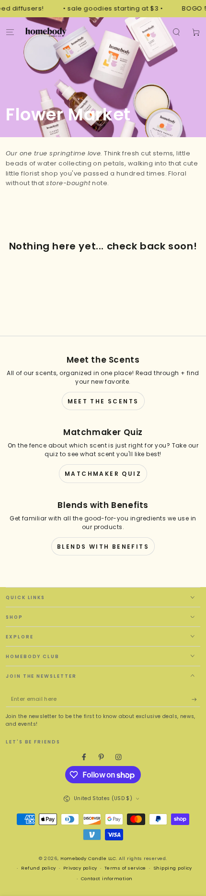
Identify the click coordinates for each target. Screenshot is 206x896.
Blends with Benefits (103, 546)
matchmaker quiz (103, 474)
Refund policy (38, 868)
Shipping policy (172, 868)
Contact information (107, 878)
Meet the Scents (103, 401)
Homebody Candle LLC (88, 858)
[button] (176, 31)
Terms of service (125, 868)
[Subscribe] (196, 699)
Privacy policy (80, 868)
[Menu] (10, 31)
